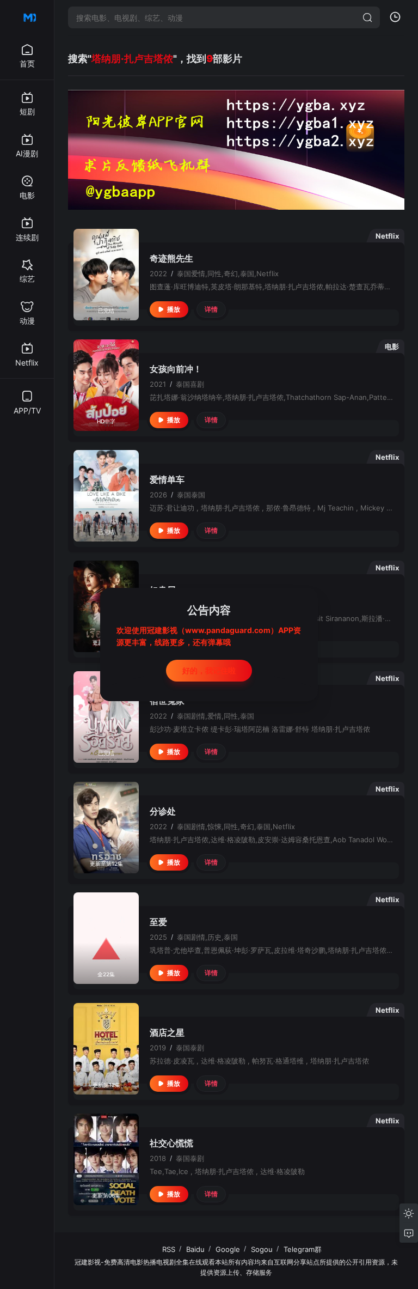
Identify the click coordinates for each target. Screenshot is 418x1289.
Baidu (195, 1249)
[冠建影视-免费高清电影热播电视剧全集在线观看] (27, 17)
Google (228, 1249)
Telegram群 (303, 1249)
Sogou (262, 1249)
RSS (168, 1249)
